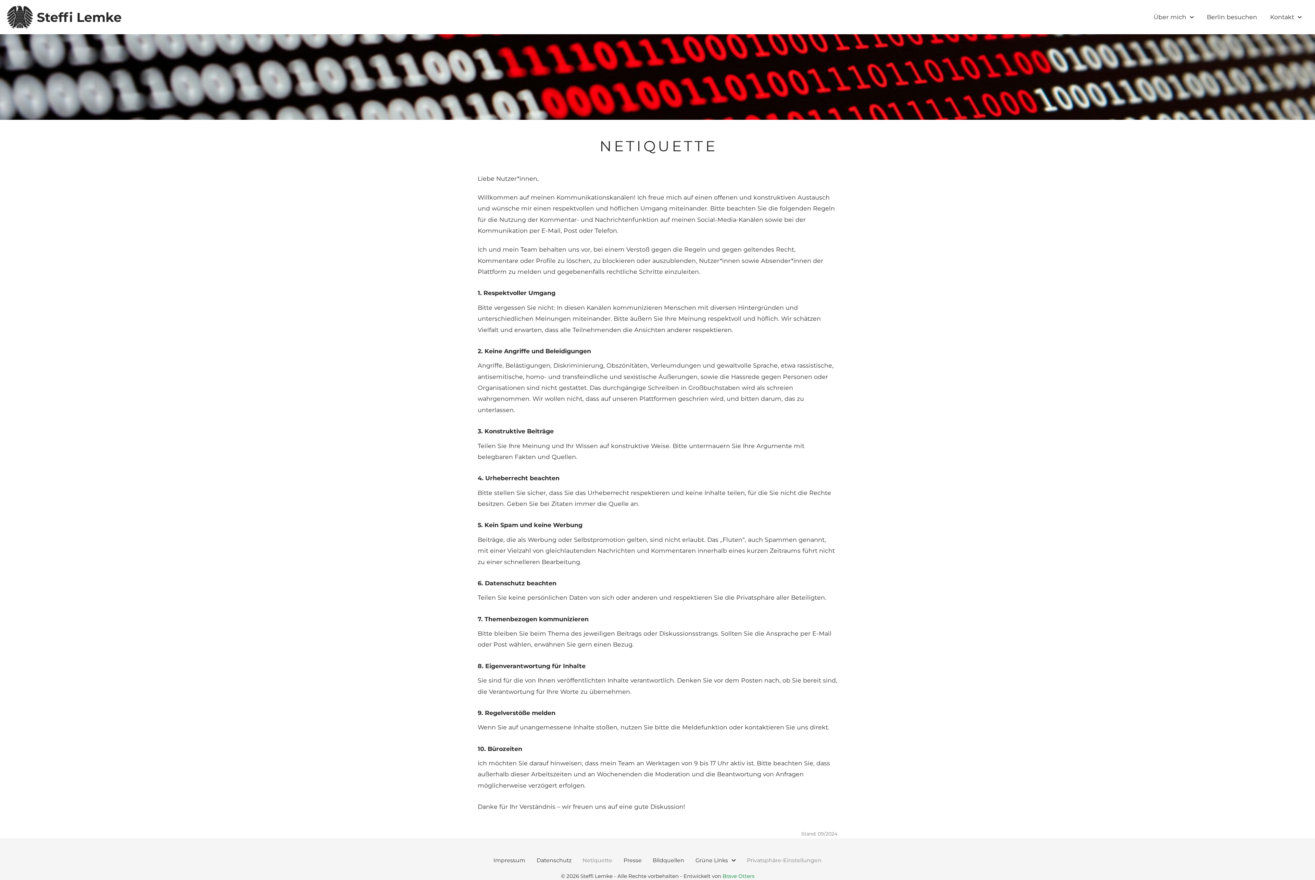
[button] (784, 860)
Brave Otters (738, 876)
